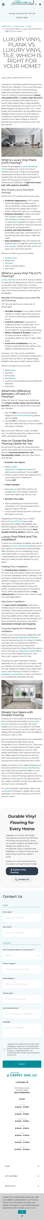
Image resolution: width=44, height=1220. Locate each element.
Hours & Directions (22, 1092)
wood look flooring (25, 415)
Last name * (7, 927)
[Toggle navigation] (3, 4)
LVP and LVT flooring (15, 521)
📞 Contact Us (22, 879)
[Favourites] (36, 4)
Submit (22, 1064)
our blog (5, 791)
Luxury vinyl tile (8, 280)
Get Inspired (11, 1176)
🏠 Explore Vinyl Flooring (18, 871)
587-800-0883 (22, 18)
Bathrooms (10, 370)
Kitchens (9, 263)
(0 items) (40, 4)
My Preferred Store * (11, 1008)
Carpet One (6, 26)
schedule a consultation (12, 674)
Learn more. (30, 1208)
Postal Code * (8, 993)
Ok (22, 1212)
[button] (31, 4)
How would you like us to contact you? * (18, 949)
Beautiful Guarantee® (29, 651)
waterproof (14, 219)
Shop (7, 1166)
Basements (10, 378)
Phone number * (9, 963)
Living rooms (11, 258)
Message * (7, 1022)
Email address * (9, 978)
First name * (7, 912)
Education (10, 1186)
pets (12, 489)
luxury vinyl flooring (20, 546)
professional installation (27, 637)
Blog (29, 26)
